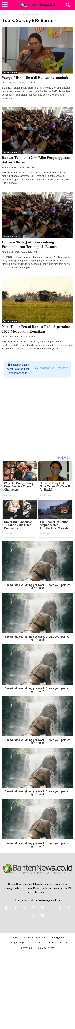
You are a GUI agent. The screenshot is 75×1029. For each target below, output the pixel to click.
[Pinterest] (33, 907)
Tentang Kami (57, 937)
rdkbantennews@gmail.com (46, 900)
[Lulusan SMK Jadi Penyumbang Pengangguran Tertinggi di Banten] (37, 215)
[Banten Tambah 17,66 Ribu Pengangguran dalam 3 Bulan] (37, 130)
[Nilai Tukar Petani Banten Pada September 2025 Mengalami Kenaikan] (37, 299)
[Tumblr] (60, 907)
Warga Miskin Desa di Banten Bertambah (35, 77)
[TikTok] (51, 907)
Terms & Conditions (57, 942)
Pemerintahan (10, 72)
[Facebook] (15, 907)
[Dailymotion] (6, 907)
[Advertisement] (37, 418)
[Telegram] (42, 907)
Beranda (5, 14)
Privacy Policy (35, 942)
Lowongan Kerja (16, 942)
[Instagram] (24, 907)
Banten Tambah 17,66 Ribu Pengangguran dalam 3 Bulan (36, 160)
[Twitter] (68, 907)
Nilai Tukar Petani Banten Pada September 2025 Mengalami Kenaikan (36, 329)
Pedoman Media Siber (34, 937)
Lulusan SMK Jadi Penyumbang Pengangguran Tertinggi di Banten (29, 244)
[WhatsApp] (33, 915)
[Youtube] (42, 915)
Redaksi (14, 937)
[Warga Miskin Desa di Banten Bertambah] (37, 50)
